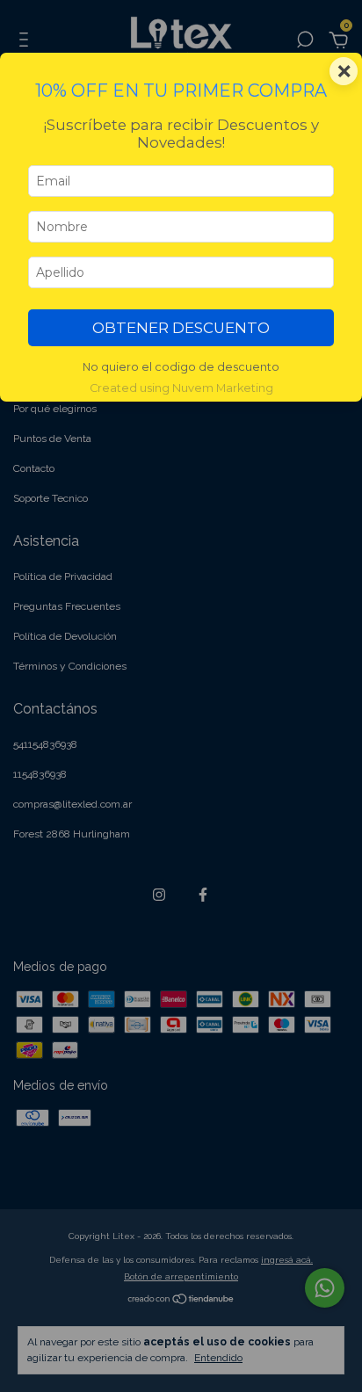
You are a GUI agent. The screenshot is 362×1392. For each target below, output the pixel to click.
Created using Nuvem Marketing (181, 388)
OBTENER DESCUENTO (181, 328)
